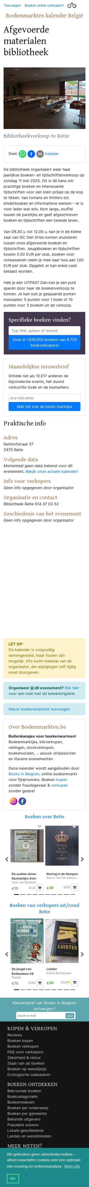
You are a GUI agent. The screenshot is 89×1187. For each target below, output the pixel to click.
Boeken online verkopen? (44, 5)
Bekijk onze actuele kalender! (51, 471)
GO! (70, 1016)
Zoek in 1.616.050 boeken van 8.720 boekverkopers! (44, 342)
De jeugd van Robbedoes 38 (23, 971)
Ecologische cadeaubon (28, 1074)
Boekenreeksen (21, 1102)
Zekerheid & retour (24, 1057)
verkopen (59, 785)
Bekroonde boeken (24, 1090)
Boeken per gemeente (27, 1113)
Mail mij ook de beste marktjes (44, 406)
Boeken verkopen (23, 1046)
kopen (61, 779)
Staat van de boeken (26, 1063)
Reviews (14, 1035)
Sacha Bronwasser (59, 973)
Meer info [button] (72, 1166)
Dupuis (16, 977)
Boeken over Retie (44, 817)
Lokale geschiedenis (25, 1130)
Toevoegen (12, 5)
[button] (6, 859)
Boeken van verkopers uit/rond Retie (44, 908)
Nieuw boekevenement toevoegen (39, 709)
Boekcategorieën (22, 1096)
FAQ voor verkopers (25, 1052)
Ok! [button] (13, 1178)
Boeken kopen (20, 1040)
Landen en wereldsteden (29, 1136)
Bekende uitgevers (24, 1119)
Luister (52, 969)
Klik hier (72, 687)
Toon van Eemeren (24, 882)
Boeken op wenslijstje (26, 1069)
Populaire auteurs (23, 1124)
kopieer (52, 153)
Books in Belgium (24, 774)
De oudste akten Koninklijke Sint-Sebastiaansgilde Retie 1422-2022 (25, 876)
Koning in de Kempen (62, 874)
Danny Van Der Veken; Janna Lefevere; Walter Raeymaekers (63, 878)
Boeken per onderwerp (27, 1107)
